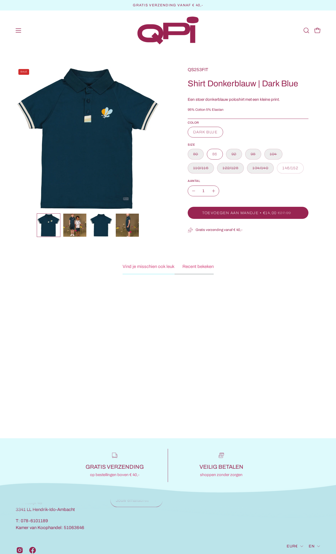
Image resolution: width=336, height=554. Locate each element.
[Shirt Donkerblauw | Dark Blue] (48, 225)
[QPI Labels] (168, 30)
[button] (306, 30)
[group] (168, 5)
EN (311, 546)
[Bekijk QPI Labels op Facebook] (32, 550)
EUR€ (292, 546)
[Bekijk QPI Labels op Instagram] (19, 550)
